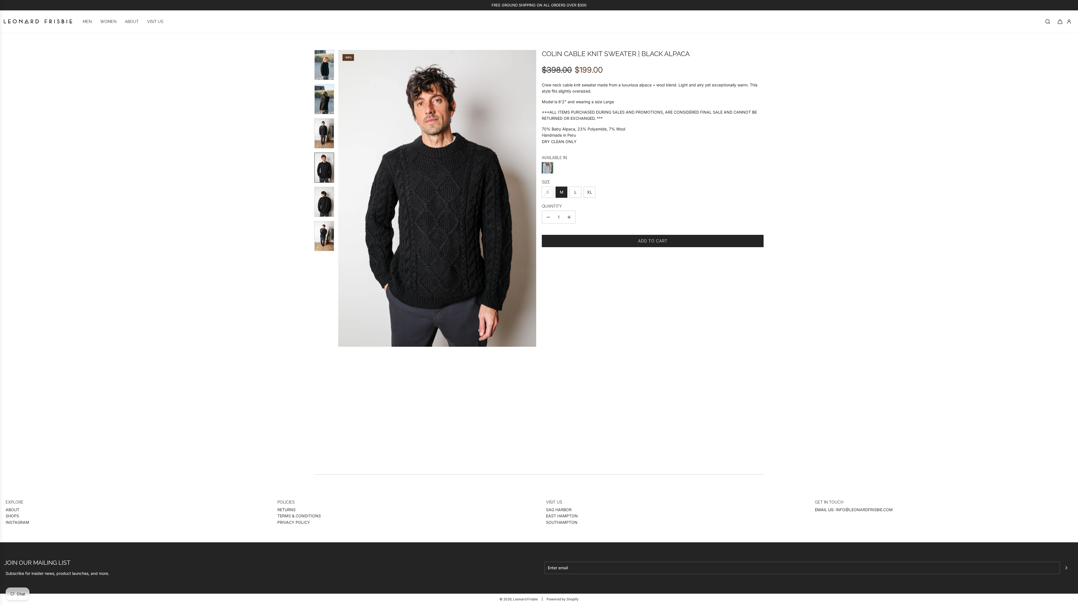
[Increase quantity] (569, 217)
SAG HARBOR (559, 509)
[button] (342, 198)
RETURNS (286, 509)
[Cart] (1060, 21)
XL (589, 192)
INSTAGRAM (17, 522)
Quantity (552, 206)
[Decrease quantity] (548, 217)
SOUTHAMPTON (561, 522)
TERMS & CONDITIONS (299, 515)
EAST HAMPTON (562, 515)
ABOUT (12, 509)
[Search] (1048, 21)
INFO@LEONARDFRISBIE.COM (864, 509)
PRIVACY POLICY (293, 522)
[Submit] (1066, 568)
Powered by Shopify (563, 599)
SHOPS (12, 515)
